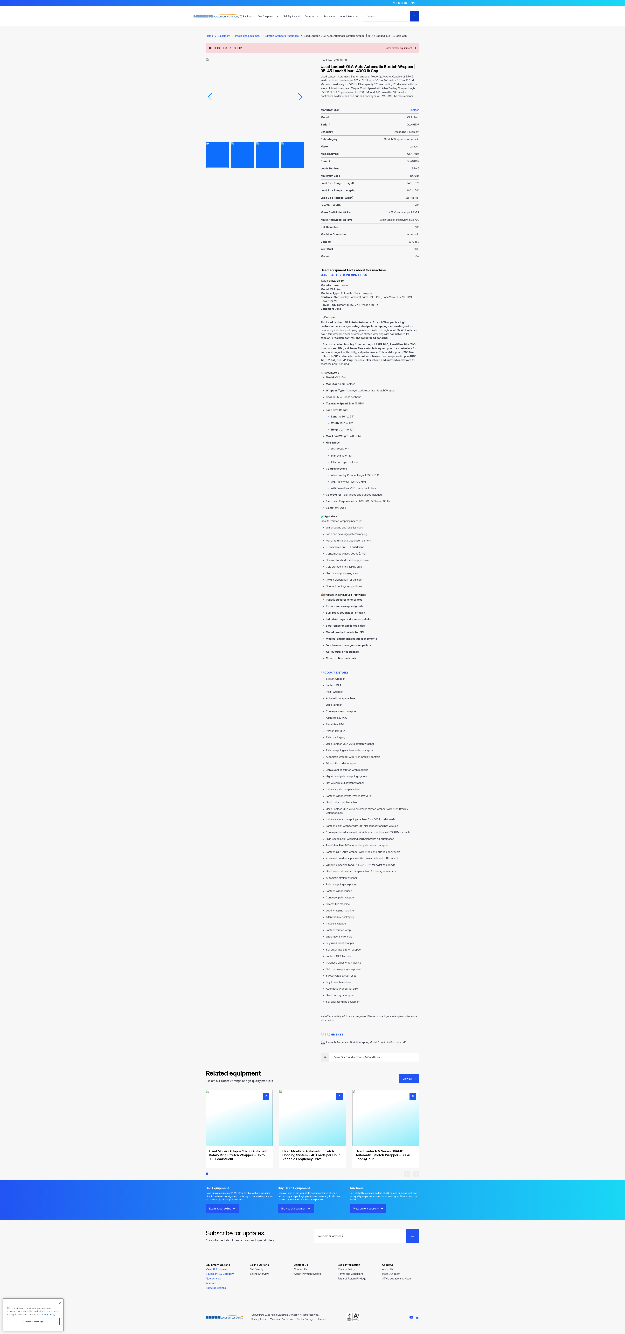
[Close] (59, 1303)
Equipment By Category (220, 1273)
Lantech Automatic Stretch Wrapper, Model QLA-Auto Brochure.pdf (366, 1042)
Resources (329, 16)
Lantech (414, 109)
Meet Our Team (391, 1273)
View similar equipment (399, 48)
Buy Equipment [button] (266, 16)
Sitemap (322, 1319)
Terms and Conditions (350, 1273)
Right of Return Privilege (352, 1278)
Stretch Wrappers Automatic (282, 35)
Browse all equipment (293, 1208)
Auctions (248, 16)
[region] (33, 1314)
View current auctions (366, 1208)
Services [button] (310, 16)
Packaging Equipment (247, 35)
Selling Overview (259, 1273)
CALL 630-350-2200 (403, 3)
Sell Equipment (291, 16)
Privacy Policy (346, 1269)
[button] (207, 1174)
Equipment (224, 35)
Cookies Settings (33, 1321)
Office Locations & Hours (397, 1278)
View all (407, 1078)
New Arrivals (213, 1278)
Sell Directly (257, 1269)
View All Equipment (217, 1269)
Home (209, 35)
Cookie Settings (305, 1319)
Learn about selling (220, 1208)
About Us (387, 1269)
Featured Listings (216, 1287)
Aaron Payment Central (307, 1273)
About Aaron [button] (347, 16)
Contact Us (300, 1269)
